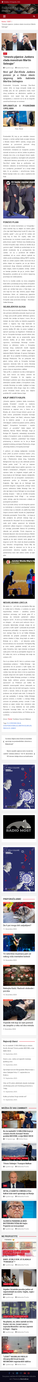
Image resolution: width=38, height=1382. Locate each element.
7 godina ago (9, 1364)
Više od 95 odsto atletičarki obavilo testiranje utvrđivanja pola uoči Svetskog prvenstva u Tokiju (18, 1085)
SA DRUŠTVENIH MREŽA (10, 1254)
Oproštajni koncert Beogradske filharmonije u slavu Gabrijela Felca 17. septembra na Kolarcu (18, 1072)
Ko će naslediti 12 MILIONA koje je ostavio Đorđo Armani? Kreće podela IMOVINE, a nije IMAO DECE (18, 1048)
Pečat (10, 719)
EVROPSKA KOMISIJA (10, 726)
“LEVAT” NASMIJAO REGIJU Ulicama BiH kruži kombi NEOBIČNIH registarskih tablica (17, 1359)
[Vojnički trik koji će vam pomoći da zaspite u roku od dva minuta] (19, 999)
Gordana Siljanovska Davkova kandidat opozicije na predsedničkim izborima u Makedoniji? (18, 741)
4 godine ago (9, 1196)
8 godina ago (9, 68)
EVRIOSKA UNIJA (15, 723)
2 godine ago (9, 1166)
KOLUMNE (6, 965)
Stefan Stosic (23, 1139)
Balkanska (9, 7)
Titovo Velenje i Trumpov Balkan (17, 1163)
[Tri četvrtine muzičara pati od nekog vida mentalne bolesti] (19, 934)
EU (8, 723)
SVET (5, 53)
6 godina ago (9, 1297)
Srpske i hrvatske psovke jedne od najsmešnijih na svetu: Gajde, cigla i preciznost (18, 1291)
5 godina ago (9, 1265)
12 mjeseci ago (10, 1139)
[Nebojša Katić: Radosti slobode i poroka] (19, 965)
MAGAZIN (17, 1251)
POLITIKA (13, 1158)
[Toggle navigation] (4, 16)
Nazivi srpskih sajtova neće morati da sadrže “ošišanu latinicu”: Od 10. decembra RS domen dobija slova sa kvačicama (18, 753)
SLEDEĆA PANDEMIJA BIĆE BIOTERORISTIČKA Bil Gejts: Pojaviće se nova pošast (15, 1223)
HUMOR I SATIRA (8, 1251)
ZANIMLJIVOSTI (8, 934)
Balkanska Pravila (23, 68)
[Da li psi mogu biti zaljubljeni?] (19, 902)
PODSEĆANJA (25, 1251)
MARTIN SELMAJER (25, 726)
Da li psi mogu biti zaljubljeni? (17, 925)
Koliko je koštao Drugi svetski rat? (15, 1096)
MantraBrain (24, 1379)
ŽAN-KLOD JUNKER (9, 728)
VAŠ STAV (24, 1158)
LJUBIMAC (7, 902)
